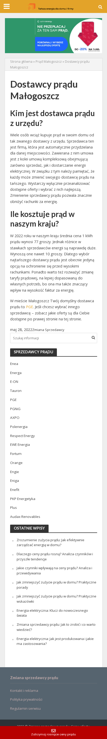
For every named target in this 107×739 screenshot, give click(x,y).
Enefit (14, 489)
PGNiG (15, 408)
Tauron (16, 390)
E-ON (14, 381)
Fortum (16, 453)
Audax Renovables (25, 516)
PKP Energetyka (22, 498)
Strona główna (21, 61)
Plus (13, 507)
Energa (16, 372)
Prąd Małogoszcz (49, 61)
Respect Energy (22, 435)
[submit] (93, 337)
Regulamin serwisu (25, 708)
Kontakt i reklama (24, 690)
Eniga (14, 480)
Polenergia (19, 426)
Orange (16, 462)
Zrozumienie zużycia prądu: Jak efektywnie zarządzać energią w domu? (50, 542)
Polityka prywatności (26, 699)
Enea (14, 363)
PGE (29, 306)
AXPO (14, 417)
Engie (14, 471)
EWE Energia (20, 444)
